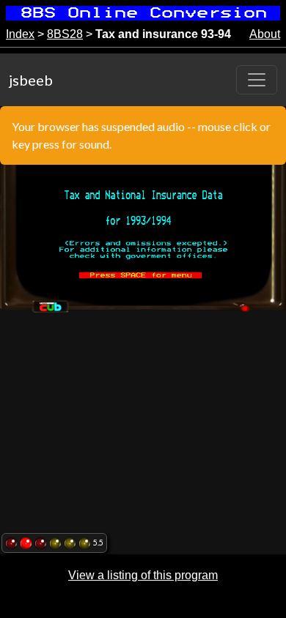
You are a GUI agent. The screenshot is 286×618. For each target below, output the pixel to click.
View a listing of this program (143, 575)
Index (20, 34)
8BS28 (65, 34)
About (264, 34)
